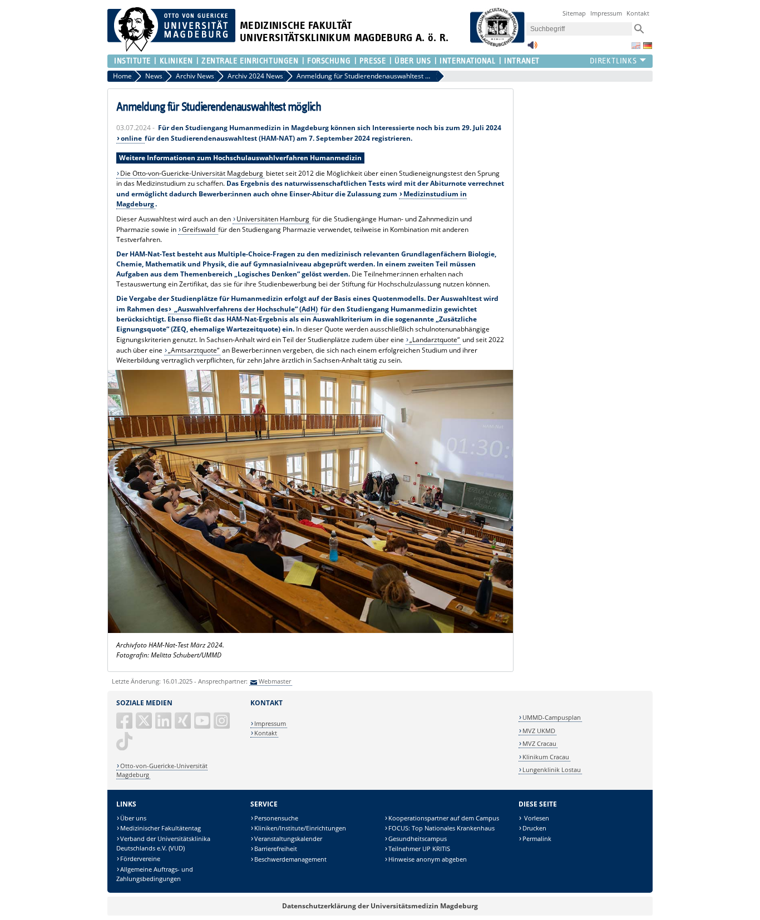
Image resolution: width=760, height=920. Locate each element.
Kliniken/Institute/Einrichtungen (300, 828)
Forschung (329, 61)
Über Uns (412, 61)
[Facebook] (125, 725)
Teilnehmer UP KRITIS (419, 848)
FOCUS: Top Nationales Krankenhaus (441, 828)
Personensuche (276, 818)
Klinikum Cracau (545, 757)
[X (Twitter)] (145, 725)
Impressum (606, 13)
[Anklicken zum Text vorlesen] (532, 48)
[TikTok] (125, 745)
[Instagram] (222, 725)
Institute (132, 61)
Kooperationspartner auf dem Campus (443, 818)
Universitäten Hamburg (272, 219)
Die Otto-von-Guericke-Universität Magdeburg (191, 173)
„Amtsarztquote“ (193, 350)
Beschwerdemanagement (290, 859)
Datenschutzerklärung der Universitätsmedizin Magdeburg (380, 906)
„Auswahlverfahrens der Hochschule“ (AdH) (245, 309)
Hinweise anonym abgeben (427, 859)
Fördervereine (140, 858)
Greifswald (199, 229)
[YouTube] (203, 725)
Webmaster (275, 681)
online (132, 138)
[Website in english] (636, 46)
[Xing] (184, 725)
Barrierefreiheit (275, 848)
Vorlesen (535, 818)
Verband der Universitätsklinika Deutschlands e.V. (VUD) (163, 843)
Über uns (133, 818)
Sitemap (574, 13)
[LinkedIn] (164, 725)
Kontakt (637, 13)
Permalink (536, 838)
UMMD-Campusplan (551, 717)
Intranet (521, 61)
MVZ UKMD (538, 730)
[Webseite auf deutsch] (648, 46)
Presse (372, 61)
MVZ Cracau (539, 743)
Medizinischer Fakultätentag (160, 828)
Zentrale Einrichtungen (249, 61)
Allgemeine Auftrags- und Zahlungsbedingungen (154, 874)
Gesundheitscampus (417, 838)
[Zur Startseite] (171, 49)
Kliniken (176, 61)
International (467, 61)
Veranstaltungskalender (288, 838)
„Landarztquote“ (434, 339)
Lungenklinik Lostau (551, 769)
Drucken (534, 828)
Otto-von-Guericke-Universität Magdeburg (162, 770)
